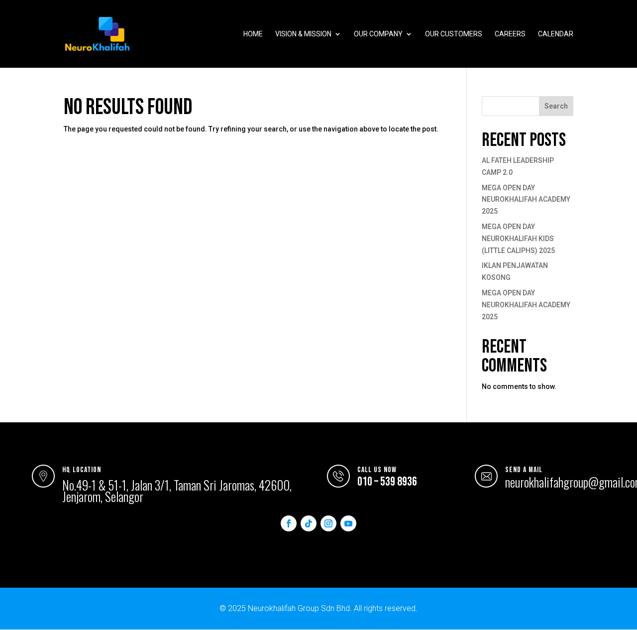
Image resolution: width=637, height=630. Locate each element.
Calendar (555, 34)
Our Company (378, 34)
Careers (510, 34)
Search (556, 106)
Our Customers (453, 34)
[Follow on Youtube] (348, 523)
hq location (81, 470)
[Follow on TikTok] (309, 523)
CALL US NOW (377, 470)
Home (253, 34)
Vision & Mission (303, 34)
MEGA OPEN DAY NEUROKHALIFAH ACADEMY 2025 (526, 200)
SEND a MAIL (523, 470)
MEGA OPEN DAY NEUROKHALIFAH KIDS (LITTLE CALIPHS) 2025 (518, 238)
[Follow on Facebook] (289, 523)
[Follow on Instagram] (328, 523)
